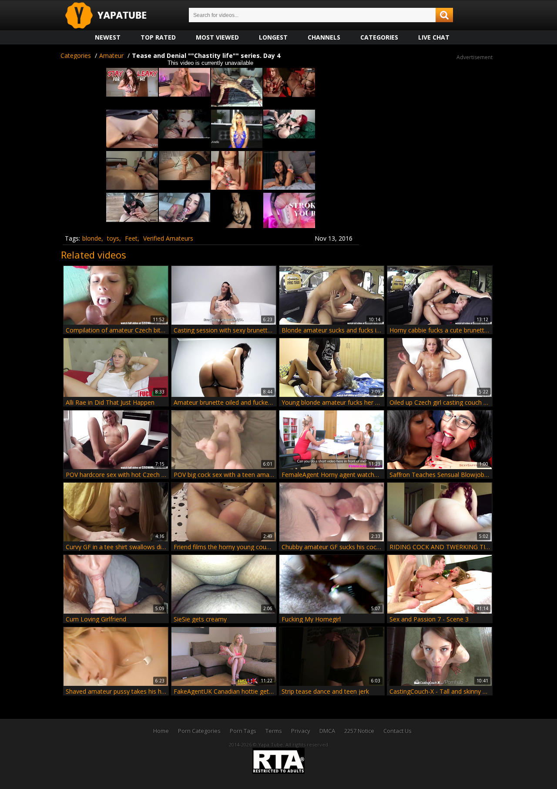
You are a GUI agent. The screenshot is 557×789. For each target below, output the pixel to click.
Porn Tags (243, 731)
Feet (131, 238)
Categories (379, 37)
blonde (91, 238)
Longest (273, 37)
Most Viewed (217, 37)
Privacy (300, 731)
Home (161, 731)
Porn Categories (199, 731)
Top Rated (158, 37)
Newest (108, 37)
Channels (324, 37)
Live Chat (434, 37)
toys (113, 238)
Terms (273, 731)
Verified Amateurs (168, 238)
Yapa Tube (113, 15)
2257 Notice (359, 731)
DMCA (327, 731)
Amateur (111, 55)
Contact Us (397, 731)
